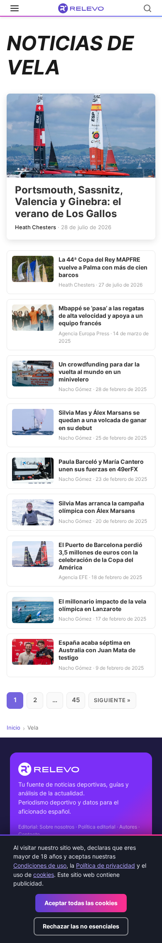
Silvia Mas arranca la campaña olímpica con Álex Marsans (101, 507)
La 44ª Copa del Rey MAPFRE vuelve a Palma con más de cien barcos (103, 267)
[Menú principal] (14, 8)
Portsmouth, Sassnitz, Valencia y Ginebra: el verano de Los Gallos (69, 202)
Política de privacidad (105, 865)
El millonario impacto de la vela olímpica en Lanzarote (102, 605)
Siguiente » (112, 700)
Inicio (13, 727)
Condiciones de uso (39, 865)
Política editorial (96, 827)
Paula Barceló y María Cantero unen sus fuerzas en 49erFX (101, 465)
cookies (43, 874)
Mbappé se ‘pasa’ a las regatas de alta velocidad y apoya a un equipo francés (101, 315)
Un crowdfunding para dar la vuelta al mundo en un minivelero (99, 372)
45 (76, 700)
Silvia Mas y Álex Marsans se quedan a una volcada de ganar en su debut (103, 420)
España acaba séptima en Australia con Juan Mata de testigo (97, 650)
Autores (128, 827)
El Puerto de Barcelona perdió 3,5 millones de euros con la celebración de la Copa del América (100, 556)
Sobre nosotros (56, 827)
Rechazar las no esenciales (81, 926)
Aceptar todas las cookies (81, 902)
